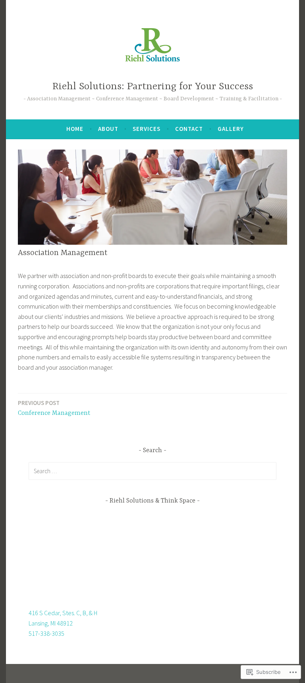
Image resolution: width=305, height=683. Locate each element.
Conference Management (54, 408)
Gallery (231, 128)
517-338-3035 (46, 633)
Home (74, 128)
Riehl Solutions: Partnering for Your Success (152, 86)
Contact (189, 128)
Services (146, 128)
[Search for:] (152, 471)
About (108, 128)
